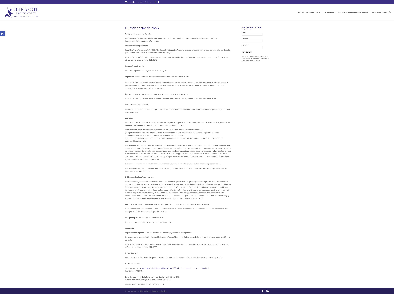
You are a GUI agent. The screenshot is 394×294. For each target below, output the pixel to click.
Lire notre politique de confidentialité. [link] (251, 60)
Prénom (245, 39)
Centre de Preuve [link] (313, 12)
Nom (244, 32)
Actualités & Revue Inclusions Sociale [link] (353, 12)
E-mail (245, 45)
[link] (2, 33)
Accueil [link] (301, 12)
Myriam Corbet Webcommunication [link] (153, 291)
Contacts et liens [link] (379, 12)
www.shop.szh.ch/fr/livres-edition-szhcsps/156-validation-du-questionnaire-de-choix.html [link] (174, 268)
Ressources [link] (329, 12)
